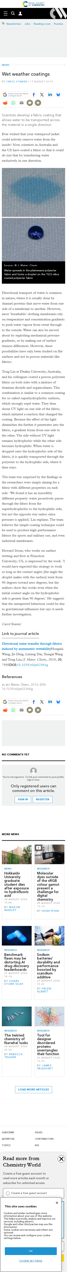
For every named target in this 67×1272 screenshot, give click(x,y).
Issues (38, 1132)
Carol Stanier (16, 81)
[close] (65, 86)
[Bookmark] (38, 102)
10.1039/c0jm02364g (32, 665)
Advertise (8, 1138)
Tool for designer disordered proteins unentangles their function (48, 1044)
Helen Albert (44, 990)
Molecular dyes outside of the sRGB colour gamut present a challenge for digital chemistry (48, 886)
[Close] (57, 1203)
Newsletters (13, 23)
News (5, 65)
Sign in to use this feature (47, 86)
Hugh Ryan (50, 910)
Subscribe (8, 1132)
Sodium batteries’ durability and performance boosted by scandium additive (48, 966)
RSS (37, 1145)
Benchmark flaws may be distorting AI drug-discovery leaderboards (16, 962)
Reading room (42, 23)
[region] (31, 1234)
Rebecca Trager (13, 1056)
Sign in (23, 799)
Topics (6, 1145)
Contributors (44, 1138)
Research (43, 868)
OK (31, 1251)
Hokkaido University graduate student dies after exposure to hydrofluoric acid (16, 884)
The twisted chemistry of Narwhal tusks (16, 1039)
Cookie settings (30, 1260)
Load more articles (33, 1089)
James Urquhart (45, 1067)
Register (42, 799)
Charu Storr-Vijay (14, 982)
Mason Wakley (12, 909)
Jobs (27, 23)
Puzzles (58, 23)
